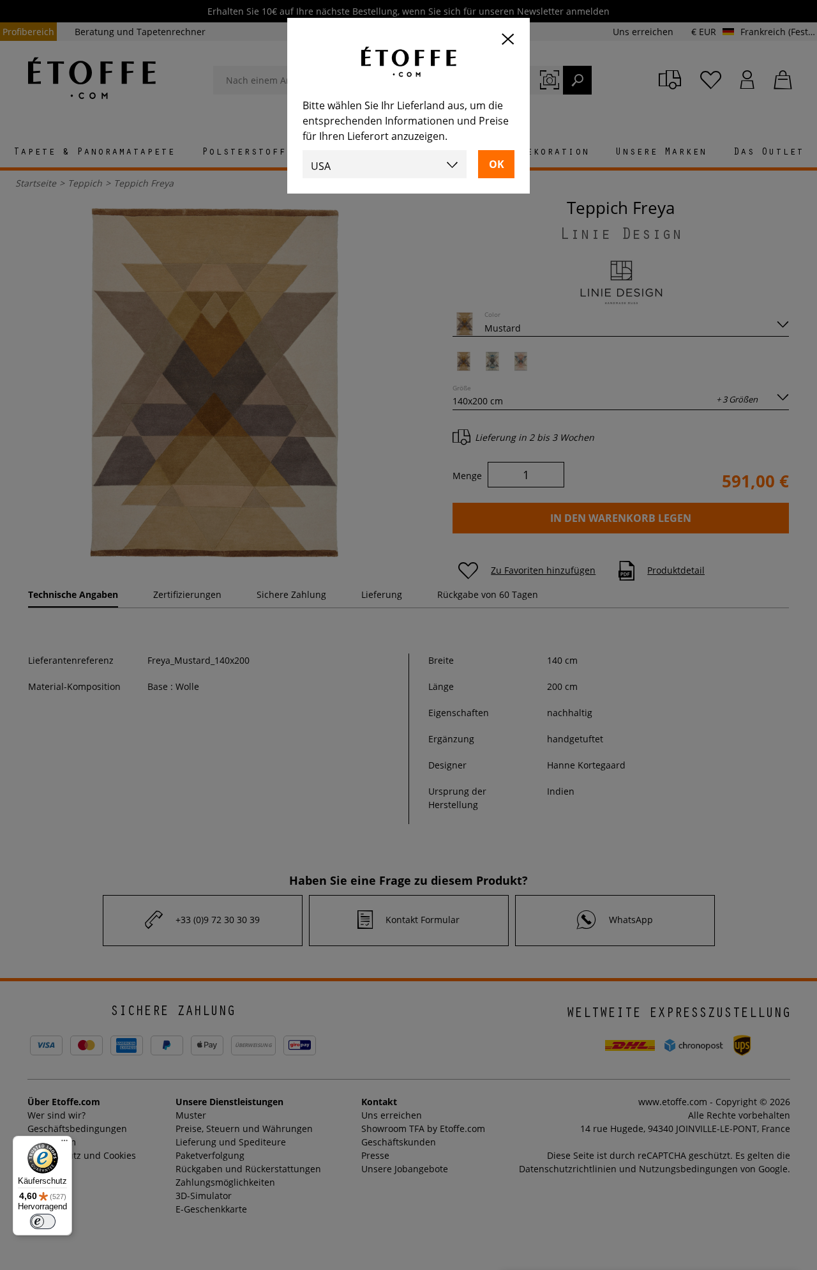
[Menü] (64, 1143)
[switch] (43, 1221)
